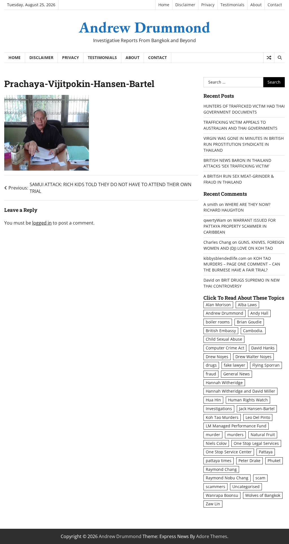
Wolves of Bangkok (262, 495)
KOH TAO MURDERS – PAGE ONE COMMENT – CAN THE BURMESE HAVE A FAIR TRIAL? (241, 264)
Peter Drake (249, 460)
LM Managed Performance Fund (236, 425)
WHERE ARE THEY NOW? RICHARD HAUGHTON (236, 207)
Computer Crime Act (225, 348)
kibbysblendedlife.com (224, 258)
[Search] (279, 57)
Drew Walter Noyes (253, 356)
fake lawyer (234, 365)
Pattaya (266, 451)
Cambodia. (253, 330)
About (256, 4)
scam (260, 477)
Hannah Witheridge (224, 382)
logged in (42, 223)
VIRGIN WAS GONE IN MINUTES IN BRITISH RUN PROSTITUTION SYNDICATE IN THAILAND (243, 144)
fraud (211, 374)
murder (213, 434)
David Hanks (263, 348)
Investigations (219, 408)
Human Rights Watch (248, 399)
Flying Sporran (266, 365)
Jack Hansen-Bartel (257, 408)
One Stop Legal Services (256, 443)
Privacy (207, 4)
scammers (215, 486)
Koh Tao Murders (222, 417)
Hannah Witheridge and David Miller (240, 391)
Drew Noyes (217, 356)
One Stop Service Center (229, 451)
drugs (211, 365)
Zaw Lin (213, 503)
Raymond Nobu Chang (227, 477)
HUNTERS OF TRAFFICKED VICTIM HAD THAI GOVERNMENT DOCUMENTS (244, 109)
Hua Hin (213, 399)
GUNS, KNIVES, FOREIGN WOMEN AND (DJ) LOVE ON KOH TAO (243, 245)
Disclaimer (185, 4)
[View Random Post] (269, 57)
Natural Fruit (263, 434)
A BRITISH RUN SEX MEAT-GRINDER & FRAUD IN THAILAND (238, 179)
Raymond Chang (221, 469)
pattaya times (218, 460)
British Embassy (221, 330)
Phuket (274, 460)
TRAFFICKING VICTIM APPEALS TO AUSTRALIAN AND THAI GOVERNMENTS (240, 125)
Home (163, 4)
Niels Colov (216, 443)
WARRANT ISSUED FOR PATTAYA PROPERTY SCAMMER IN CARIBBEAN (239, 226)
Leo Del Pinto (258, 417)
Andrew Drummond (144, 27)
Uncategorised (246, 486)
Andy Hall (259, 313)
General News (236, 374)
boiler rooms (218, 322)
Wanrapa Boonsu (222, 495)
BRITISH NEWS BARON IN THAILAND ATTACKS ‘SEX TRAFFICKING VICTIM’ (237, 163)
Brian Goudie (249, 322)
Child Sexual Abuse (224, 339)
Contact (275, 4)
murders (235, 434)
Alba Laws (247, 304)
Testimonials (232, 4)
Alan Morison (218, 304)
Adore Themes (211, 536)
